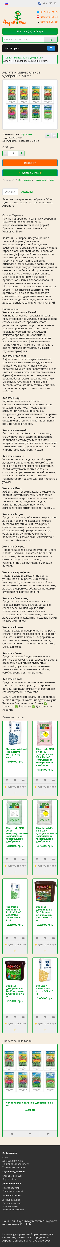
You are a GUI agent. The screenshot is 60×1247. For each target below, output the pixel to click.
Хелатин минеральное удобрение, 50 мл (29, 1104)
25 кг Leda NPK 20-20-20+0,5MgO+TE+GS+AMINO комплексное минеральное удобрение (22, 834)
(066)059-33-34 (49, 17)
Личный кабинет (11, 1199)
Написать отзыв (44, 180)
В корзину (30, 162)
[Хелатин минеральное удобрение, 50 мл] (30, 104)
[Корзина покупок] (55, 3)
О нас (5, 1157)
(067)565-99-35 (49, 12)
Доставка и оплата (12, 1160)
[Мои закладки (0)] (50, 3)
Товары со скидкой (12, 1191)
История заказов (11, 1203)
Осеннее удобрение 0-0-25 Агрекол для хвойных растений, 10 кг (44, 913)
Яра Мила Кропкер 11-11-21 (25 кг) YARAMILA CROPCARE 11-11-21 (14, 913)
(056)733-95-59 (49, 21)
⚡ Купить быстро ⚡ (30, 172)
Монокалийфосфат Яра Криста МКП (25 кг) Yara (18, 753)
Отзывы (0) (27, 191)
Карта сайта (9, 1179)
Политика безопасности (15, 1163)
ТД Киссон (26, 134)
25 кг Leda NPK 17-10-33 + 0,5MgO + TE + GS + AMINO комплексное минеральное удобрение (45, 757)
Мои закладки (10, 1206)
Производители (11, 1187)
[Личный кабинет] (45, 3)
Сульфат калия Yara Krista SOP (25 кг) (44, 989)
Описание (10, 191)
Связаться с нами (12, 1175)
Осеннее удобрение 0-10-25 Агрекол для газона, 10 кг (15, 991)
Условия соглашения (13, 1167)
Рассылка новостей (13, 1209)
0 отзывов (25, 180)
